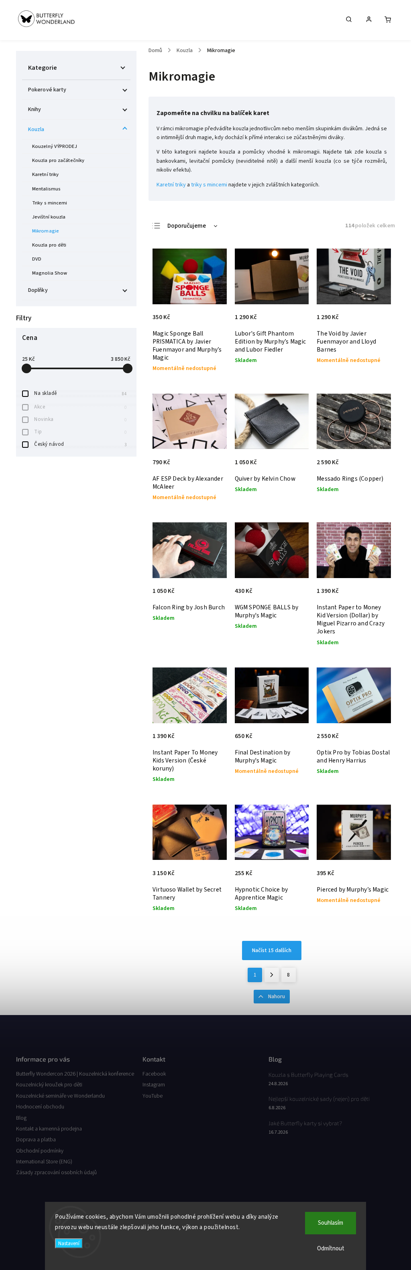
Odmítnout (330, 1248)
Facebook (154, 1074)
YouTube (152, 1096)
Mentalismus (46, 188)
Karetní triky (45, 174)
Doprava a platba (36, 1140)
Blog (21, 1118)
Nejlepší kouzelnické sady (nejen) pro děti (319, 1098)
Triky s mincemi (49, 202)
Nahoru (276, 997)
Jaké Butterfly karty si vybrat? (305, 1123)
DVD (36, 259)
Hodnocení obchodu (40, 1107)
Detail (212, 321)
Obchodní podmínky (39, 1151)
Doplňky (38, 290)
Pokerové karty (47, 90)
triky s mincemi (209, 185)
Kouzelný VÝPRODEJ (54, 146)
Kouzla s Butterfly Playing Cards (308, 1074)
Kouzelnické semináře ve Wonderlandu (60, 1096)
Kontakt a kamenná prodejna (49, 1129)
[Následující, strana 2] (272, 975)
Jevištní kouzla (49, 216)
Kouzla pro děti (49, 245)
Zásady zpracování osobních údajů (56, 1173)
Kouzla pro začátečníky (58, 160)
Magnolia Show (49, 273)
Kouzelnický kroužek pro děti (49, 1085)
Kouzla (36, 129)
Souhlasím (330, 1223)
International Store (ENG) (44, 1162)
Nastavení (68, 1243)
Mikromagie (45, 231)
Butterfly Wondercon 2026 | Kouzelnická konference (75, 1074)
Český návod (80, 444)
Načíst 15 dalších (271, 950)
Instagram (153, 1085)
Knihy (34, 109)
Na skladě (80, 393)
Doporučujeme (186, 226)
